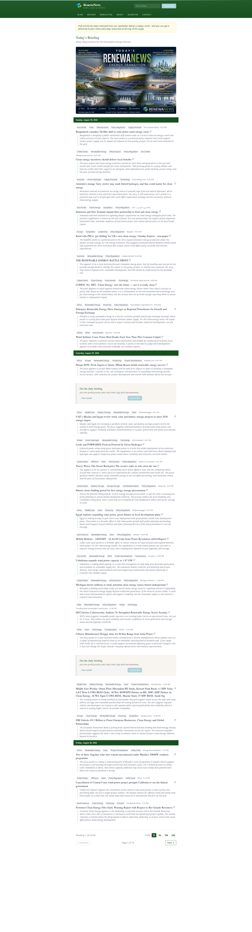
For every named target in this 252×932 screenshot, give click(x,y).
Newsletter (106, 15)
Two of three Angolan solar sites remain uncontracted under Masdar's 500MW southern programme (122, 756)
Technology (125, 179)
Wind (87, 332)
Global (79, 332)
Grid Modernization (131, 486)
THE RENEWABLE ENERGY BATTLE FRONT (102, 260)
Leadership (102, 232)
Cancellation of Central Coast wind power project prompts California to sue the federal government (122, 784)
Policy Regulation (118, 127)
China (79, 629)
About (120, 15)
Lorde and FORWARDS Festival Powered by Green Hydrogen (109, 444)
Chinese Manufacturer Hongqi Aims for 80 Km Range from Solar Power (114, 634)
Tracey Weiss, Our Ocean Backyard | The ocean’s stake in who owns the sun (116, 466)
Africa (79, 305)
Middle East (89, 412)
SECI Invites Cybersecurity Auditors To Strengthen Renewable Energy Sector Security (121, 612)
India (79, 604)
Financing (107, 305)
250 (173, 835)
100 (166, 835)
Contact (147, 15)
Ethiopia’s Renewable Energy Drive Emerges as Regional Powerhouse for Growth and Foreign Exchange (121, 310)
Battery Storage (104, 412)
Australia (80, 179)
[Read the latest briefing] (126, 80)
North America (83, 803)
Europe (80, 232)
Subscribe (169, 6)
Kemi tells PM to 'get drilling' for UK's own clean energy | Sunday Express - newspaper (122, 236)
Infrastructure (102, 127)
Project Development (133, 360)
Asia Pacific (81, 127)
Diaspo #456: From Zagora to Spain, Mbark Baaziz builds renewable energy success (120, 364)
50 (160, 835)
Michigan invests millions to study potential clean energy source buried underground (120, 584)
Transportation (111, 629)
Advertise (133, 15)
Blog (80, 15)
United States (82, 151)
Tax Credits (145, 151)
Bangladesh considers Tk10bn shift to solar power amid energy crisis (112, 131)
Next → (170, 842)
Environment (110, 280)
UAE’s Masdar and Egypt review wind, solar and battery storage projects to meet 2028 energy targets (122, 418)
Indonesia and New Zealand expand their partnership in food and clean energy (117, 211)
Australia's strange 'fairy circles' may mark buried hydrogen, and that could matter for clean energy (124, 185)
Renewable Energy (98, 151)
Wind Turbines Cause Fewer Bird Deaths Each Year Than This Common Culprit (118, 337)
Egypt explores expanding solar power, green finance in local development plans (118, 514)
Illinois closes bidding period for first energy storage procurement (110, 490)
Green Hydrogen (94, 179)
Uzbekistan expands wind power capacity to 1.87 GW (104, 560)
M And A (120, 803)
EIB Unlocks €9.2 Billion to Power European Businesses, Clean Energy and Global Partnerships (120, 721)
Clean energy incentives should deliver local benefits (103, 159)
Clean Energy (94, 207)
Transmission (140, 556)
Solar (91, 127)
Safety (122, 604)
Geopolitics (107, 207)
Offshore (94, 461)
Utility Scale (135, 750)
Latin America (82, 534)
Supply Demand (134, 127)
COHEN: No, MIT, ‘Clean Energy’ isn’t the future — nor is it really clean (115, 284)
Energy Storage (113, 486)
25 (154, 835)
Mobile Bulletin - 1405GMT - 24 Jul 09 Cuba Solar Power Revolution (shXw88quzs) (121, 539)
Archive (91, 15)
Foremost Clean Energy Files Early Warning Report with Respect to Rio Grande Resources (124, 807)
